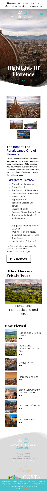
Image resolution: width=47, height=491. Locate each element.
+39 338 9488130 (31, 6)
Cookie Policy (29, 461)
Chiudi (24, 488)
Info (29, 488)
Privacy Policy (18, 461)
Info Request (18, 259)
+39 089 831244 (14, 6)
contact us (17, 251)
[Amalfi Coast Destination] (22, 15)
